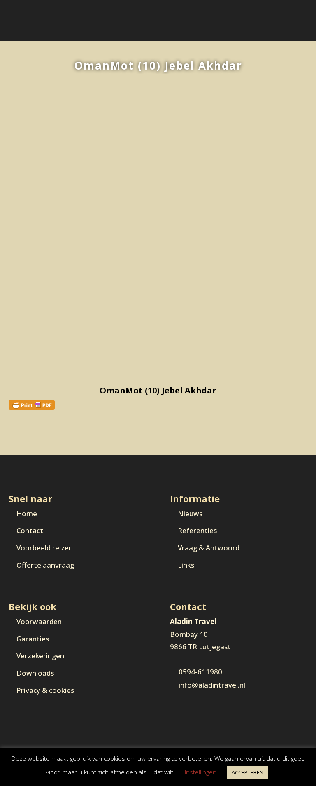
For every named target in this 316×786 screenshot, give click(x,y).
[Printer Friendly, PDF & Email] (32, 404)
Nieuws (190, 513)
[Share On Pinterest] (29, 430)
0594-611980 (200, 671)
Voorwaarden (39, 621)
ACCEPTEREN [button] (247, 772)
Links (186, 565)
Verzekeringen (40, 655)
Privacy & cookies (45, 690)
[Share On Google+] (38, 430)
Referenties (197, 530)
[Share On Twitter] (21, 430)
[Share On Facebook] (12, 430)
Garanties (32, 638)
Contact (29, 530)
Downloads (35, 673)
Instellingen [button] (200, 772)
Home (26, 513)
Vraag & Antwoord (208, 547)
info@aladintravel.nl (212, 685)
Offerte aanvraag (45, 565)
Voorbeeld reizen (44, 547)
